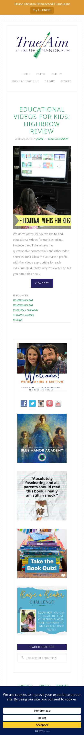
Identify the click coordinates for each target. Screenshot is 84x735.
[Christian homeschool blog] (42, 390)
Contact (25, 685)
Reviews (17, 320)
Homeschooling (23, 300)
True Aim (42, 45)
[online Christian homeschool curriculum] (42, 462)
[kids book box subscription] (42, 577)
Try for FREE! (42, 10)
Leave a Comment (58, 139)
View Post (42, 283)
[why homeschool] (42, 519)
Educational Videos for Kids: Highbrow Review (42, 120)
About (44, 685)
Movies (29, 315)
